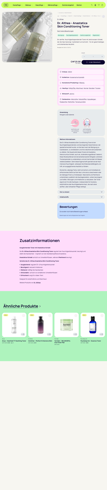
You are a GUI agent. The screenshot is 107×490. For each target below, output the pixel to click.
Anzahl (83, 53)
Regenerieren (96, 35)
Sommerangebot (68, 5)
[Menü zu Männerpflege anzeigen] (59, 5)
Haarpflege (39, 5)
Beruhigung (61, 35)
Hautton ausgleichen (85, 35)
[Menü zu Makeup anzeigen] (32, 5)
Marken (79, 5)
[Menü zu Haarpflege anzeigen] (44, 5)
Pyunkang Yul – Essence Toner (91, 341)
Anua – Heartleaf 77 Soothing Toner (14, 341)
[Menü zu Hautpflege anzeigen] (22, 5)
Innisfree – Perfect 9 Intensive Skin (40, 341)
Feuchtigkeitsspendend (72, 35)
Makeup (28, 5)
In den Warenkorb (94, 62)
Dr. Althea (60, 19)
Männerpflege (52, 5)
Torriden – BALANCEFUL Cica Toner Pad (62, 341)
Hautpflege (17, 5)
